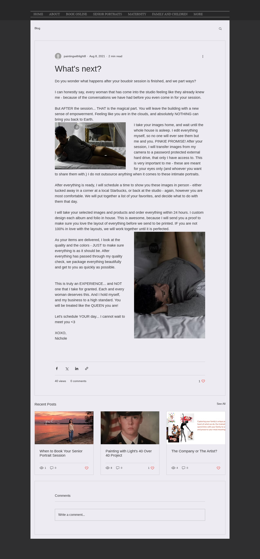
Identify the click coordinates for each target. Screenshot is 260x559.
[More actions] (202, 56)
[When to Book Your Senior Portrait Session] (64, 427)
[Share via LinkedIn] (77, 368)
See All (221, 403)
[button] (220, 28)
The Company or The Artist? (194, 451)
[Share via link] (87, 368)
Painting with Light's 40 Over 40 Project (129, 453)
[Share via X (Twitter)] (67, 368)
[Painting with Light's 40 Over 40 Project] (130, 427)
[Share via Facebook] (57, 368)
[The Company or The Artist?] (196, 427)
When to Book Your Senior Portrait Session (61, 453)
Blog (37, 28)
